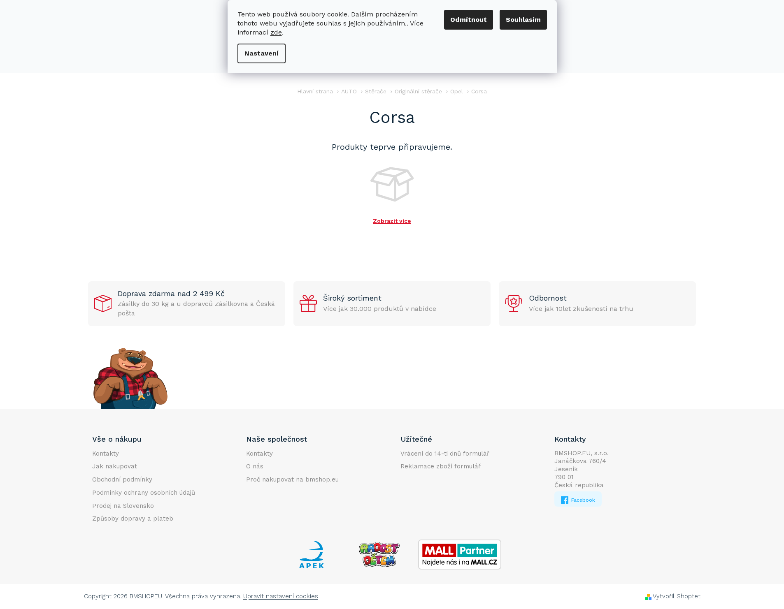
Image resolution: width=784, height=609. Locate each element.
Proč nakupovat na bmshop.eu (292, 479)
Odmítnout (468, 19)
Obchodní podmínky (122, 479)
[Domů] (315, 91)
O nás (254, 466)
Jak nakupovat (114, 466)
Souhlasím (523, 19)
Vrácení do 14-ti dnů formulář (444, 453)
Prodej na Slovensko (123, 505)
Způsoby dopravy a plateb (132, 518)
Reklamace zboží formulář (440, 466)
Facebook (582, 500)
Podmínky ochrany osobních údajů (143, 492)
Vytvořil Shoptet (676, 596)
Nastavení (261, 53)
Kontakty (105, 453)
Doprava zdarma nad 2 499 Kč (171, 293)
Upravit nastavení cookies (280, 596)
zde (276, 32)
